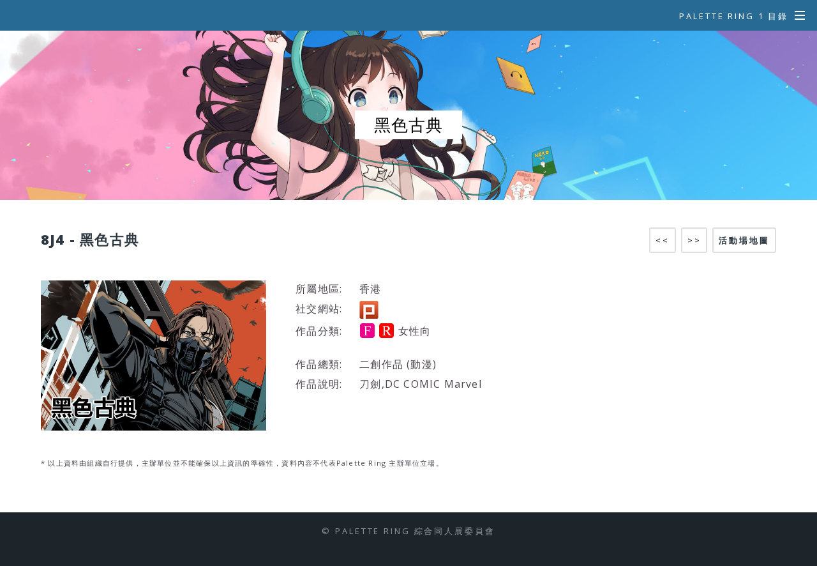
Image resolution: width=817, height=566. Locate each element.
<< (663, 240)
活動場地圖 (744, 240)
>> (694, 240)
